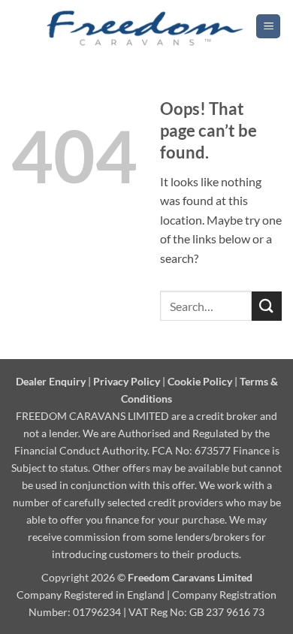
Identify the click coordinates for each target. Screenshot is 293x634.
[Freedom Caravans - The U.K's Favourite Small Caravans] (145, 26)
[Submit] (267, 306)
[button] (268, 26)
